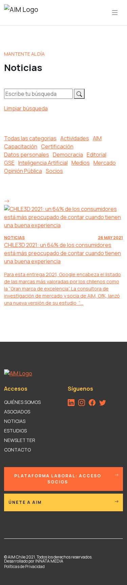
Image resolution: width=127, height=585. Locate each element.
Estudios (15, 430)
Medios (80, 162)
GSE (9, 162)
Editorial (96, 154)
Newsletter (19, 440)
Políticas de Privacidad (24, 566)
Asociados (17, 411)
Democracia (68, 154)
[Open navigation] (115, 12)
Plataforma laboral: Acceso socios (57, 479)
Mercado (104, 162)
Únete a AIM (25, 502)
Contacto (17, 449)
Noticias (14, 421)
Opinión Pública (23, 171)
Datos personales (26, 154)
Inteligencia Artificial (43, 162)
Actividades (74, 138)
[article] (63, 251)
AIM (97, 138)
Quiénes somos (22, 402)
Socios (54, 171)
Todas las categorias (30, 138)
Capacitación (20, 146)
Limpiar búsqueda (26, 108)
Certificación (57, 146)
